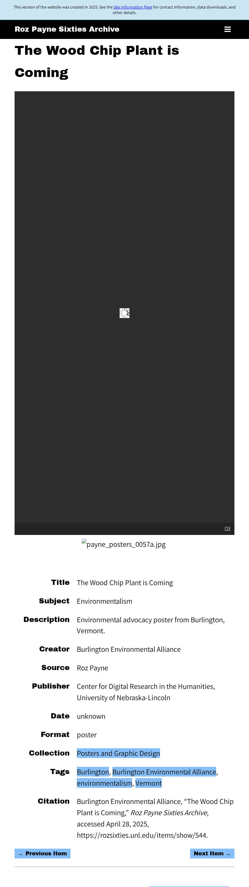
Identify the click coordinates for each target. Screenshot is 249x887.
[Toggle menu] (227, 29)
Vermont (148, 783)
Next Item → (212, 853)
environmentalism (104, 783)
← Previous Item (42, 853)
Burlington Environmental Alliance (164, 772)
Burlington (93, 772)
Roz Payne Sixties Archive (67, 29)
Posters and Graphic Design (118, 753)
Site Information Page (133, 7)
